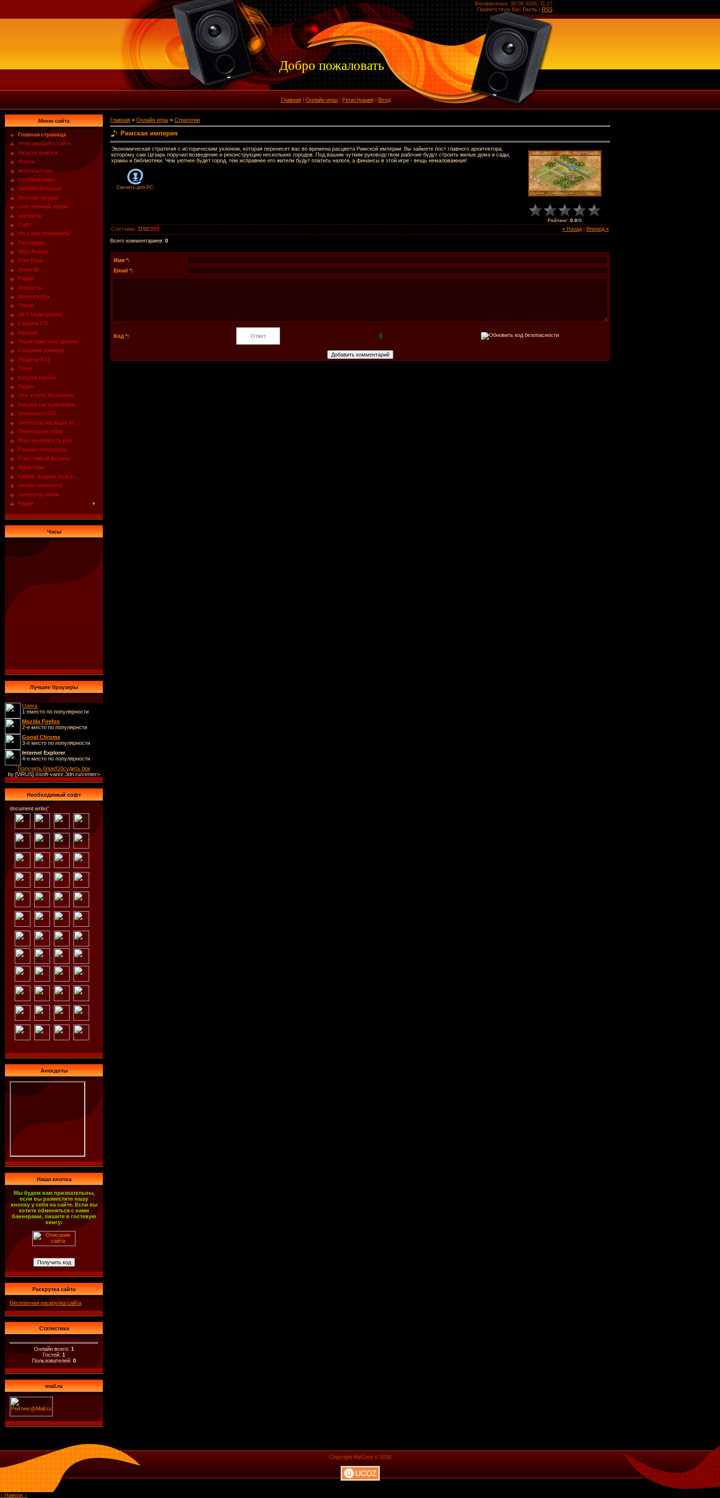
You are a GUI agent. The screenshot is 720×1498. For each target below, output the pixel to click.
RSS (547, 9)
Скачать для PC (135, 187)
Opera (29, 706)
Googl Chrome (41, 737)
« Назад (572, 229)
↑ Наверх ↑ (13, 1495)
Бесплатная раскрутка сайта (45, 1303)
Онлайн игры (322, 100)
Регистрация (358, 100)
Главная (291, 100)
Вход (384, 100)
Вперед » (597, 229)
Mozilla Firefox (41, 721)
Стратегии (187, 120)
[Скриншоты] (564, 173)
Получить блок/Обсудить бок (54, 768)
